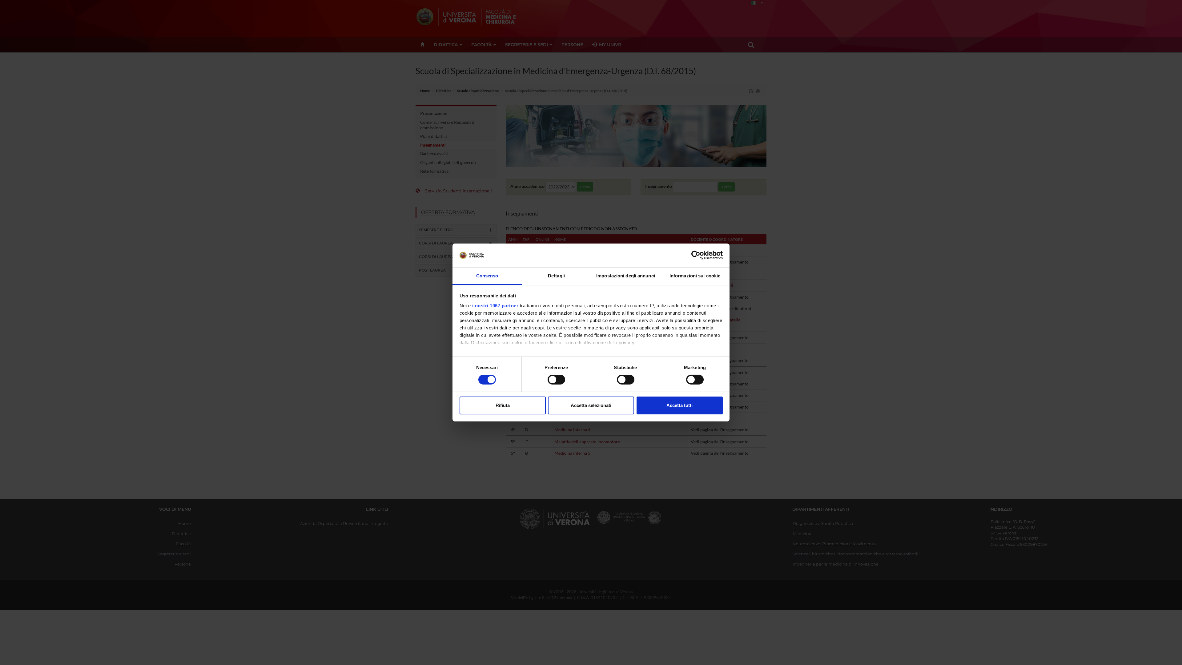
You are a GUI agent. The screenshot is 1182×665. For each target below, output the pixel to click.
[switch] (556, 380)
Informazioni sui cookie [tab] (694, 275)
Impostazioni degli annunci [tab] (625, 275)
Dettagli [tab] (556, 275)
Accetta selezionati (591, 405)
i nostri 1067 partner (495, 305)
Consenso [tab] (487, 275)
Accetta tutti (679, 405)
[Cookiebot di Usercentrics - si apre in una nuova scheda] (696, 255)
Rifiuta (503, 405)
